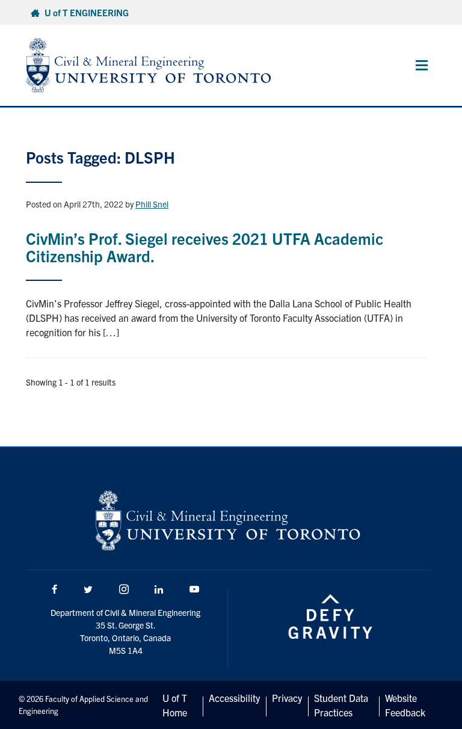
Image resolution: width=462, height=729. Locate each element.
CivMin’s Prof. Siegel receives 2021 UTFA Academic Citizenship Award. (204, 246)
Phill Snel (151, 203)
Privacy (287, 698)
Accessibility (234, 698)
